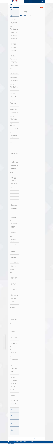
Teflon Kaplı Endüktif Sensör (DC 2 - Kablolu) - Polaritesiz (13, 134)
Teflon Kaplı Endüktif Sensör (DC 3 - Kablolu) (13, 130)
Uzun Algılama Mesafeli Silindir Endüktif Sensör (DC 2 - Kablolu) (14, 84)
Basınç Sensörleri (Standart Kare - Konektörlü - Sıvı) (13, 168)
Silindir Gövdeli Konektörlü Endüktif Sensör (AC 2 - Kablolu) (13, 123)
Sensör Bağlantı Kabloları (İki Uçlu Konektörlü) (13, 158)
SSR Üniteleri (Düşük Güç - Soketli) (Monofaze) (13, 210)
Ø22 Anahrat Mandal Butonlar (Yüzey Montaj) (13, 358)
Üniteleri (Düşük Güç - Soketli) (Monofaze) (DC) (14, 208)
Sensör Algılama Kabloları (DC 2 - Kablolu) (14, 153)
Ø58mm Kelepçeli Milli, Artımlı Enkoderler (14, 284)
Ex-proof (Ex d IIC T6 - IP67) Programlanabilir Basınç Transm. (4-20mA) (13, 405)
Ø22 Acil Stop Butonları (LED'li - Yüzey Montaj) (13, 349)
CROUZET (12, 430)
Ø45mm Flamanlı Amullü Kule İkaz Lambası (13, 379)
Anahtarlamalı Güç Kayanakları (13, 270)
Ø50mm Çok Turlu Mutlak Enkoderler (14, 302)
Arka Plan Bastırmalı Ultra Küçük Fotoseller (13, 32)
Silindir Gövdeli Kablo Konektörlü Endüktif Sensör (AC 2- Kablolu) (14, 127)
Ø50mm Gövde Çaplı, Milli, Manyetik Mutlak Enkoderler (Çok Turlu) (13, 307)
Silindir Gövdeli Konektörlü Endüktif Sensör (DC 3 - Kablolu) (13, 105)
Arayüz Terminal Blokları (13, 332)
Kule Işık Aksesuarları (13, 386)
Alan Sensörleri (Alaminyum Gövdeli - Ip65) (13, 58)
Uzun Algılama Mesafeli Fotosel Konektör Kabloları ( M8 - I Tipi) (14, 28)
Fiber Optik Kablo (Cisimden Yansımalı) (14, 69)
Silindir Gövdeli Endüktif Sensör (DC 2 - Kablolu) (13, 111)
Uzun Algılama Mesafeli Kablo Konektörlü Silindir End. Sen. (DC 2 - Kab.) (14, 95)
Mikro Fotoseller (12, 34)
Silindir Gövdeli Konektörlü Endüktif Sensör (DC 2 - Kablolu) (13, 114)
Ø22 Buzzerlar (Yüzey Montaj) (13, 370)
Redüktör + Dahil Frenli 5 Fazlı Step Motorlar (13, 311)
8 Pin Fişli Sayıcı (12, 218)
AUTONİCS (12, 16)
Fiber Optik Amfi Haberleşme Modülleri (14, 65)
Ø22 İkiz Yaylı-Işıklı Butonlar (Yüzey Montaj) (13, 346)
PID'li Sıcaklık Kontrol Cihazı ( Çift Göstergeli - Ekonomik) (13, 180)
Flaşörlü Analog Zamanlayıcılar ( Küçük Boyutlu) (13, 241)
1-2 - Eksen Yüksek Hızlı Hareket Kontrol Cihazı (14, 323)
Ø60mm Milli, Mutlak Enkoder (13, 301)
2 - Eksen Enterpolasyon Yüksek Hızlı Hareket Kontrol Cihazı (13, 321)
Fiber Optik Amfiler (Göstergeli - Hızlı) (14, 64)
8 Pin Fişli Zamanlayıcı (13, 226)
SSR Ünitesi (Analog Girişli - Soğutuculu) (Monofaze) (14, 205)
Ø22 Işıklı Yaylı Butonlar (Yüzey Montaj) (14, 343)
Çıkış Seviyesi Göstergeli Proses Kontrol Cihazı (14, 400)
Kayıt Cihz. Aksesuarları (13, 395)
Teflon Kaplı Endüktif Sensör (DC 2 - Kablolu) (13, 132)
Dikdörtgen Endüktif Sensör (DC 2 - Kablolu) (13, 148)
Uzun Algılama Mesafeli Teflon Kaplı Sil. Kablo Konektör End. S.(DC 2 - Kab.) (14, 100)
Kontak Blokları (12, 371)
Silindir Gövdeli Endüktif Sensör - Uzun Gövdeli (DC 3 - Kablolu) (13, 103)
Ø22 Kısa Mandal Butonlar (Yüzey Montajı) (13, 354)
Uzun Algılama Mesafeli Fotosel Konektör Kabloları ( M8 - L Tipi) (14, 29)
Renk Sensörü (12, 46)
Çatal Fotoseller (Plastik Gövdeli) (13, 50)
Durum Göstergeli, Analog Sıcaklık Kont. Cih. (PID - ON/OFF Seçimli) (14, 200)
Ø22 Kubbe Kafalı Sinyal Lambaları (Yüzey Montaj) (14, 363)
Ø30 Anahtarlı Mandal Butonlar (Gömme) (14, 359)
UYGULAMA (37, 1)
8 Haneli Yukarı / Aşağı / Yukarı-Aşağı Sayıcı (13, 220)
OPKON (11, 415)
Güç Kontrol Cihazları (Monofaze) (13, 204)
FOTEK (11, 421)
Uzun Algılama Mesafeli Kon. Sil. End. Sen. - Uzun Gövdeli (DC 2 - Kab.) (14, 93)
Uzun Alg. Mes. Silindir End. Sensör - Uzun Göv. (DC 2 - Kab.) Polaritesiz (14, 89)
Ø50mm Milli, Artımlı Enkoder (13, 283)
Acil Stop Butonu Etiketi (13, 377)
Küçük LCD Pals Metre (13, 258)
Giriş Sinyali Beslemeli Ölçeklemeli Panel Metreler (14, 246)
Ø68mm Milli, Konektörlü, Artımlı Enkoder (14, 290)
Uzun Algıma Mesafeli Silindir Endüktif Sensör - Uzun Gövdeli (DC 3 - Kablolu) (13, 75)
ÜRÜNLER (30, 1)
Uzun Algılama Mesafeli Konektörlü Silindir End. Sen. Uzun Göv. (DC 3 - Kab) (13, 79)
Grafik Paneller (12, 265)
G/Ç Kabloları (12, 338)
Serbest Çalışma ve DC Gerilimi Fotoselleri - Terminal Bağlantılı (13, 47)
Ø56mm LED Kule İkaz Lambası (13, 382)
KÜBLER (11, 422)
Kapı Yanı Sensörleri (12, 55)
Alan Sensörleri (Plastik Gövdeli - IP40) (14, 61)
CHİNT (11, 428)
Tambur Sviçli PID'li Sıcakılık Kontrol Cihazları (13, 183)
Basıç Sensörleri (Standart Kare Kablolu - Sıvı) (14, 170)
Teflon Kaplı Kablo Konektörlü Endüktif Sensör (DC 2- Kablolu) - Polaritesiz (13, 137)
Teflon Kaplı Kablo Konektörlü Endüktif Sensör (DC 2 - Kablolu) (13, 135)
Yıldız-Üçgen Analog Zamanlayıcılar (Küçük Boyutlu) (13, 238)
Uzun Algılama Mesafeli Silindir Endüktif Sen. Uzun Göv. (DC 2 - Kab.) (14, 87)
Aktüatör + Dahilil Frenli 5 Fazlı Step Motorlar (13, 314)
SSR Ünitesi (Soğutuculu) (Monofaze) (14, 207)
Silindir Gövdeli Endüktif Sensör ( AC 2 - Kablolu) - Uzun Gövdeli (14, 121)
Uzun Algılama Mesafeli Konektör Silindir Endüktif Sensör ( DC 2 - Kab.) (14, 91)
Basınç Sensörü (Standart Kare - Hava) (14, 165)
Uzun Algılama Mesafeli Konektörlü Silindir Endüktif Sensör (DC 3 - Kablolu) (13, 77)
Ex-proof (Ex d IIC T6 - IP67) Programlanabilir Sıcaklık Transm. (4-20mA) (14, 403)
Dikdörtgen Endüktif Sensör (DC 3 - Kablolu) (13, 145)
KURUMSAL (27, 1)
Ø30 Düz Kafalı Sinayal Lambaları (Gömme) (13, 368)
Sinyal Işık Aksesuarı (12, 387)
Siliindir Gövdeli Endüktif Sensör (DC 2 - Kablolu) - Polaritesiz (14, 112)
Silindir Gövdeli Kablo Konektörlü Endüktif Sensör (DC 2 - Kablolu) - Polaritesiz (14, 118)
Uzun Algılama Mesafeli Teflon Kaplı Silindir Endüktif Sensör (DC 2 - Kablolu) (13, 98)
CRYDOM (11, 431)
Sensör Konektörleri (12, 336)
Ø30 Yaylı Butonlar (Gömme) (13, 342)
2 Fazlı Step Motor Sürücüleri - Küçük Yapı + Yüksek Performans (13, 319)
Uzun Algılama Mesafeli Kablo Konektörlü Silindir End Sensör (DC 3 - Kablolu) (14, 80)
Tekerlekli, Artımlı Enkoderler (13, 177)
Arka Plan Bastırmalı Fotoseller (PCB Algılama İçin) (13, 26)
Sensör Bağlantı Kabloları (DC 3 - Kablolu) (14, 154)
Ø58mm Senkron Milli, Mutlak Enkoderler (14, 300)
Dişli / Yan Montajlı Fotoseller (13, 43)
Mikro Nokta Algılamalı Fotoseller (14, 23)
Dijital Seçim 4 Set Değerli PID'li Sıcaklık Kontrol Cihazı (14, 185)
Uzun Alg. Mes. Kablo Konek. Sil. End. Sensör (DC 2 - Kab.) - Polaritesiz (13, 96)
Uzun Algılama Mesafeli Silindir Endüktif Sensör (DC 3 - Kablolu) (14, 73)
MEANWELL (12, 410)
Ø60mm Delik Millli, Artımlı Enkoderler (14, 289)
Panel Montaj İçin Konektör (13, 161)
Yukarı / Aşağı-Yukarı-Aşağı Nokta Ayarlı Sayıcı (14, 221)
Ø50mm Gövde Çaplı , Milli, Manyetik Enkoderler (13, 305)
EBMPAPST (12, 15)
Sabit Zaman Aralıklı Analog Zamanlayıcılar (13, 234)
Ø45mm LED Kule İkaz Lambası (13, 383)
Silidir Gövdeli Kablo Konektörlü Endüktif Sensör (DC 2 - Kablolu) (14, 116)
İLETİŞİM (40, 1)
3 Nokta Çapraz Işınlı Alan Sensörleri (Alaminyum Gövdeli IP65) (13, 62)
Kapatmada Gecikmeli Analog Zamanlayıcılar (13, 232)
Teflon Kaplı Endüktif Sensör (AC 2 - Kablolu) (13, 139)
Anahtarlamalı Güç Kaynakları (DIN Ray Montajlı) (14, 272)
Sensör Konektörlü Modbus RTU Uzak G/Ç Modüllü (14, 327)
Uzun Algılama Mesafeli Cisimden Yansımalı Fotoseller (13, 35)
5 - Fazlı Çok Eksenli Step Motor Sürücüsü (14, 318)
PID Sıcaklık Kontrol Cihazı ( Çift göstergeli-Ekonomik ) (13, 19)
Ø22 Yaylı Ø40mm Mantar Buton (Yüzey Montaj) (14, 351)
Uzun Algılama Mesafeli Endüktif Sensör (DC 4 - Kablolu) (14, 142)
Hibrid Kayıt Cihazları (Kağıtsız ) (13, 394)
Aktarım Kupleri (12, 152)
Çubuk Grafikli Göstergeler (13, 396)
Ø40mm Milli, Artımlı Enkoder (13, 279)
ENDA (11, 414)
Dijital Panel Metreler (13, 251)
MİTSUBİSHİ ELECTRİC (13, 14)
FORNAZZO (12, 429)
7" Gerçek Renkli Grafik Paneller (13, 267)
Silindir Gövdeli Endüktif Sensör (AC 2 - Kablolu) (13, 119)
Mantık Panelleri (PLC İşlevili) (13, 266)
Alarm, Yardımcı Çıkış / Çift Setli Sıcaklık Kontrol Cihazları (14, 195)
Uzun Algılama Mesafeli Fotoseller (14, 22)
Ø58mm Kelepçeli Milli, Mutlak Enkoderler (13, 298)
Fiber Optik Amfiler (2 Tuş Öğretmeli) (14, 66)
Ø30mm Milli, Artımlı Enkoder (13, 278)
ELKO (11, 9)
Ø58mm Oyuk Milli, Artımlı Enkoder (14, 288)
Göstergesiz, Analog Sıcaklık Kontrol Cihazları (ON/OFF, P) (13, 198)
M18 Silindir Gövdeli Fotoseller (13, 51)
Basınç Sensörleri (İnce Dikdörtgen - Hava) (13, 167)
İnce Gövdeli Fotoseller (13, 39)
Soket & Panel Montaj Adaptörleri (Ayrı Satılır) (14, 244)
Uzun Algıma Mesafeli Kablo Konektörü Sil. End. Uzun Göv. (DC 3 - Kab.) (14, 82)
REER (11, 417)
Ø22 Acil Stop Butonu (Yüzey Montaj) (14, 347)
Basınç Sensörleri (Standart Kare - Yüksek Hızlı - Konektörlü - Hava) (14, 164)
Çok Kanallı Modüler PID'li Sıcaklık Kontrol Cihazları (14, 178)
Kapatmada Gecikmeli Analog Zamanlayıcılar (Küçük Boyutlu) (13, 239)
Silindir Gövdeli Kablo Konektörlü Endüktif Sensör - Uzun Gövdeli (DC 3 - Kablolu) (14, 109)
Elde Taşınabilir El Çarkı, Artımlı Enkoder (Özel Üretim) (14, 295)
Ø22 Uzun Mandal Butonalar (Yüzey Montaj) (13, 352)
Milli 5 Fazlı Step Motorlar (13, 273)
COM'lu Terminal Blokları (13, 331)
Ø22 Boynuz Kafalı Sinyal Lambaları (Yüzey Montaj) (13, 365)
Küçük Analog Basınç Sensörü (13, 173)
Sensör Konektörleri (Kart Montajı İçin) (14, 337)
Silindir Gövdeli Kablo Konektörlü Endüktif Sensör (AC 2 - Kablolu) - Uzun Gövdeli (14, 128)
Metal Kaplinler (12, 308)
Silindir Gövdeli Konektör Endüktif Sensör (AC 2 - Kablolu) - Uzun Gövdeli (14, 125)
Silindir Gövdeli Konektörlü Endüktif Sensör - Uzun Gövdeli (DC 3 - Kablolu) (13, 107)
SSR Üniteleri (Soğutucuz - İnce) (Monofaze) (13, 213)
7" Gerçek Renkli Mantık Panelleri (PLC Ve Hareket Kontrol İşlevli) (14, 269)
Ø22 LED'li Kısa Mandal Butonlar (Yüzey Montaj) (14, 356)
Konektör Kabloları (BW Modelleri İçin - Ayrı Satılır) (14, 59)
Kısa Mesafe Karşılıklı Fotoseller (13, 37)
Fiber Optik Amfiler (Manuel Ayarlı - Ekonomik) (13, 68)
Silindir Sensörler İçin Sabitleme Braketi (14, 162)
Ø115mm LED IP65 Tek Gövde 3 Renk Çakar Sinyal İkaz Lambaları (13, 385)
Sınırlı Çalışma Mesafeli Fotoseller (14, 38)
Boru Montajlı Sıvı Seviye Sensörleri (14, 49)
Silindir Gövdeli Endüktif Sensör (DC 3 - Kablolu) (13, 102)
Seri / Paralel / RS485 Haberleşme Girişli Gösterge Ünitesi (14, 262)
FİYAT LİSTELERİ (33, 1)
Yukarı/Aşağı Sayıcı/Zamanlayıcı (13, 217)
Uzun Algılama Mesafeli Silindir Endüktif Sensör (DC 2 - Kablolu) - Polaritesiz (14, 86)
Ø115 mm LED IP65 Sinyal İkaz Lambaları (14, 390)
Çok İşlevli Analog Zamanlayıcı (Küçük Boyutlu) (13, 236)
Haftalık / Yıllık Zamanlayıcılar (13, 227)
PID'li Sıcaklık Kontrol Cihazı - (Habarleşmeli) (13, 187)
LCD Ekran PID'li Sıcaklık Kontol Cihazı (14, 188)
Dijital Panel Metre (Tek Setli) (13, 252)
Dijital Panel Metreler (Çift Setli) (13, 257)
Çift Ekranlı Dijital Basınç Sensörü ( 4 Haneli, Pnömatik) (13, 172)
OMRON (11, 423)
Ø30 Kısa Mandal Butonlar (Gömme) (14, 360)
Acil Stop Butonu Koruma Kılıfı (13, 376)
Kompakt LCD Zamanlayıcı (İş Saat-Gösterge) (13, 223)
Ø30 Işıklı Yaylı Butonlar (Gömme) (14, 344)
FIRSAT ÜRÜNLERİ (12, 424)
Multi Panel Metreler (13, 250)
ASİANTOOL (12, 10)
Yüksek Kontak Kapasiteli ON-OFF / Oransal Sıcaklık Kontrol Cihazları (13, 192)
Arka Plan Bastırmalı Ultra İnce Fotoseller (14, 31)
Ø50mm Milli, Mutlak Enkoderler (13, 297)
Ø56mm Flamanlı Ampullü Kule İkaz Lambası (13, 380)
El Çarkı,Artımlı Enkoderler (13, 294)
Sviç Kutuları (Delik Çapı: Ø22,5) (13, 372)
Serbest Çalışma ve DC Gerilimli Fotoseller (13, 44)
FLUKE (11, 409)
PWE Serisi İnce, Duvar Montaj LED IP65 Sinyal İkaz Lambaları (14, 389)
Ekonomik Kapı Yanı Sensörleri (13, 56)
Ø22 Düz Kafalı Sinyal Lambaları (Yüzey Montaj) (13, 367)
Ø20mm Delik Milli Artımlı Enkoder (14, 277)
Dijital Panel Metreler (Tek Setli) (13, 256)
